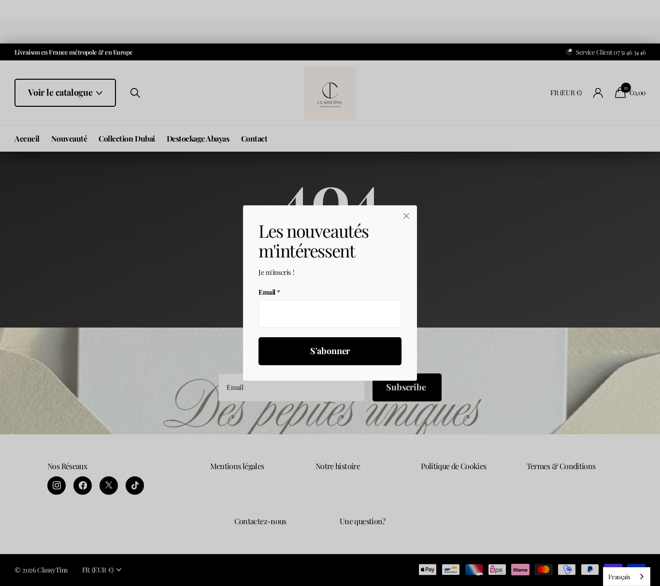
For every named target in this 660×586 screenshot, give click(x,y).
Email (269, 292)
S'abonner (330, 351)
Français (619, 576)
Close (406, 216)
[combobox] (626, 576)
